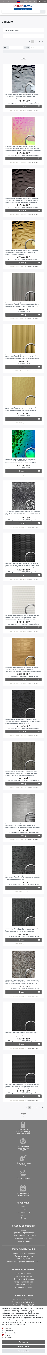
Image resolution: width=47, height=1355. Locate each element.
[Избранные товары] (35, 1)
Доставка (23, 1210)
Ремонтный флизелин (23, 1276)
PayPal (7, 1335)
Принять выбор (23, 1351)
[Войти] (4, 1)
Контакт (23, 1215)
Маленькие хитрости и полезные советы (23, 1261)
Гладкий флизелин (23, 1273)
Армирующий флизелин (23, 1282)
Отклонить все (23, 1346)
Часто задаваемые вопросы (23, 1253)
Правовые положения (24, 1238)
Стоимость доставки (32, 110)
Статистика (9, 1330)
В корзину (22, 106)
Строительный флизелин (23, 1279)
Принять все (23, 1342)
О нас (23, 1218)
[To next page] (42, 41)
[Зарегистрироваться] (8, 1)
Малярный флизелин (23, 1287)
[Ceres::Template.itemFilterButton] (23, 51)
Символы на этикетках (23, 1256)
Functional (8, 1337)
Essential (8, 1328)
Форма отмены (23, 1241)
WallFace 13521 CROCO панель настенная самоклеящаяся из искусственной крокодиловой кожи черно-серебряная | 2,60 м (23, 513)
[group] (23, 79)
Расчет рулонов (23, 1259)
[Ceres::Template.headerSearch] (42, 11)
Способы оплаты (23, 1212)
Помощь (23, 1207)
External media (10, 1333)
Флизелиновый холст (23, 1285)
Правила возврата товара (23, 1233)
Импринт (23, 1230)
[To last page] (42, 1107)
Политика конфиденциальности (23, 1235)
